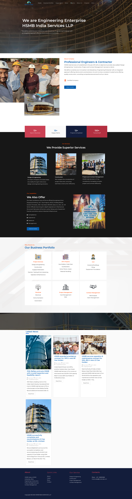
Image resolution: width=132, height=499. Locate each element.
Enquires (86, 3)
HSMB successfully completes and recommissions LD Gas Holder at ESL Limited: (36, 438)
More (92, 3)
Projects (72, 3)
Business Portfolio (48, 3)
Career (49, 478)
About (48, 476)
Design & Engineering (75, 476)
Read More (31, 393)
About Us (79, 3)
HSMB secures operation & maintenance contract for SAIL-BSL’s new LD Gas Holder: (92, 359)
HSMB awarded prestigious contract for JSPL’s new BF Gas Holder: (65, 358)
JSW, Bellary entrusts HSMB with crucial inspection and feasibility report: (38, 373)
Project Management (75, 480)
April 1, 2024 (38, 377)
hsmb (31, 378)
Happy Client (59, 3)
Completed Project (33, 379)
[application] (95, 3)
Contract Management (76, 482)
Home (39, 3)
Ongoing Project (87, 366)
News (66, 3)
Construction (73, 478)
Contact (49, 482)
